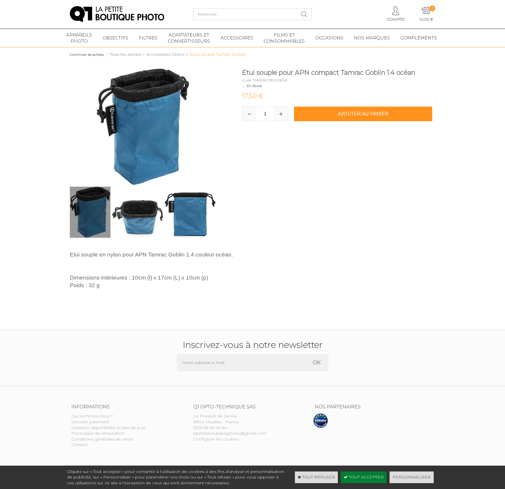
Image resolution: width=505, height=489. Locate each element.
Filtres (148, 38)
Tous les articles (125, 54)
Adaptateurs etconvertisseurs (189, 38)
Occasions (329, 38)
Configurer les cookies (216, 439)
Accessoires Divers (165, 54)
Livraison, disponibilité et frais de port (108, 427)
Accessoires (237, 38)
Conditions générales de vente (102, 439)
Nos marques (372, 38)
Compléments (418, 38)
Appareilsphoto (79, 38)
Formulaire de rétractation (97, 433)
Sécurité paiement (90, 421)
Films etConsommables (284, 38)
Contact (79, 444)
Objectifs (115, 38)
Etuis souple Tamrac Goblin (217, 54)
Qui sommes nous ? (92, 416)
